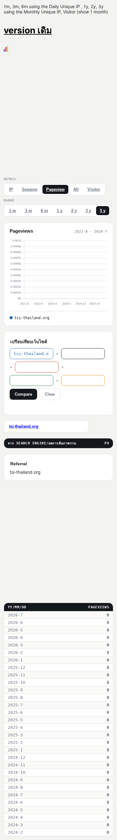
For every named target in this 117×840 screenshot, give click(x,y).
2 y (74, 210)
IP (11, 189)
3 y (88, 210)
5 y (102, 210)
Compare (23, 394)
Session (29, 189)
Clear (50, 394)
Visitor (93, 189)
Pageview (55, 189)
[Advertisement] (58, 113)
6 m (44, 210)
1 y (59, 210)
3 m (28, 210)
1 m (12, 210)
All (76, 189)
